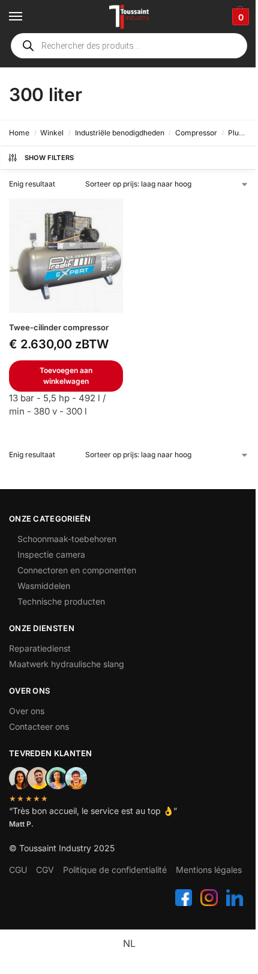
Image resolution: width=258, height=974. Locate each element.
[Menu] (27, 17)
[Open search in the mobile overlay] (129, 45)
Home (19, 132)
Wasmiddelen (43, 586)
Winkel (52, 132)
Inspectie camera (51, 554)
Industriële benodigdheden (119, 132)
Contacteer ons (39, 726)
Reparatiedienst (40, 648)
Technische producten (61, 601)
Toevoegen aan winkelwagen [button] (66, 376)
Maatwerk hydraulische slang (66, 664)
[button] (239, 16)
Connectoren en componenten (76, 570)
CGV (45, 870)
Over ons (26, 711)
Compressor (196, 132)
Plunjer (240, 132)
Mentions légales (209, 870)
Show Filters (49, 157)
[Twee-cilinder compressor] (66, 256)
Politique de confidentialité (115, 870)
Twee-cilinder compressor (59, 327)
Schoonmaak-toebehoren (66, 539)
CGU (18, 870)
